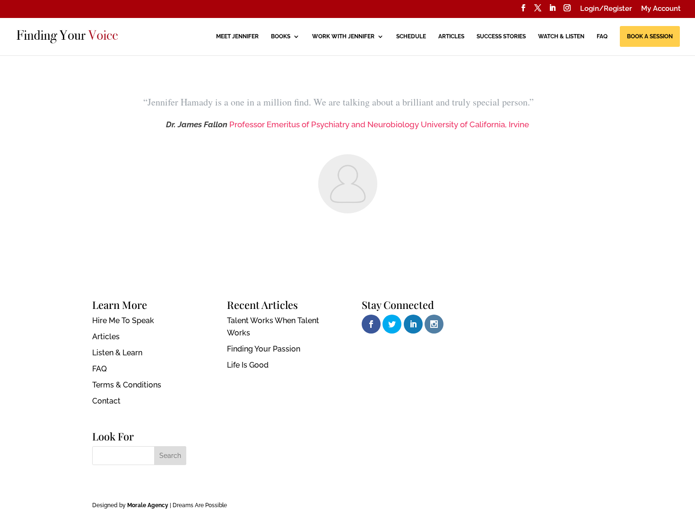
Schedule (411, 36)
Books (280, 36)
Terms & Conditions (126, 384)
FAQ (602, 36)
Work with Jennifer (343, 36)
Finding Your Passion (263, 348)
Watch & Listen (561, 36)
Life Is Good (248, 365)
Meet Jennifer (237, 36)
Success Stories (501, 36)
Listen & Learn (117, 352)
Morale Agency (147, 505)
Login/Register (606, 9)
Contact (106, 400)
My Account (661, 9)
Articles (451, 36)
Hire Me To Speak (123, 320)
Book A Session (650, 36)
